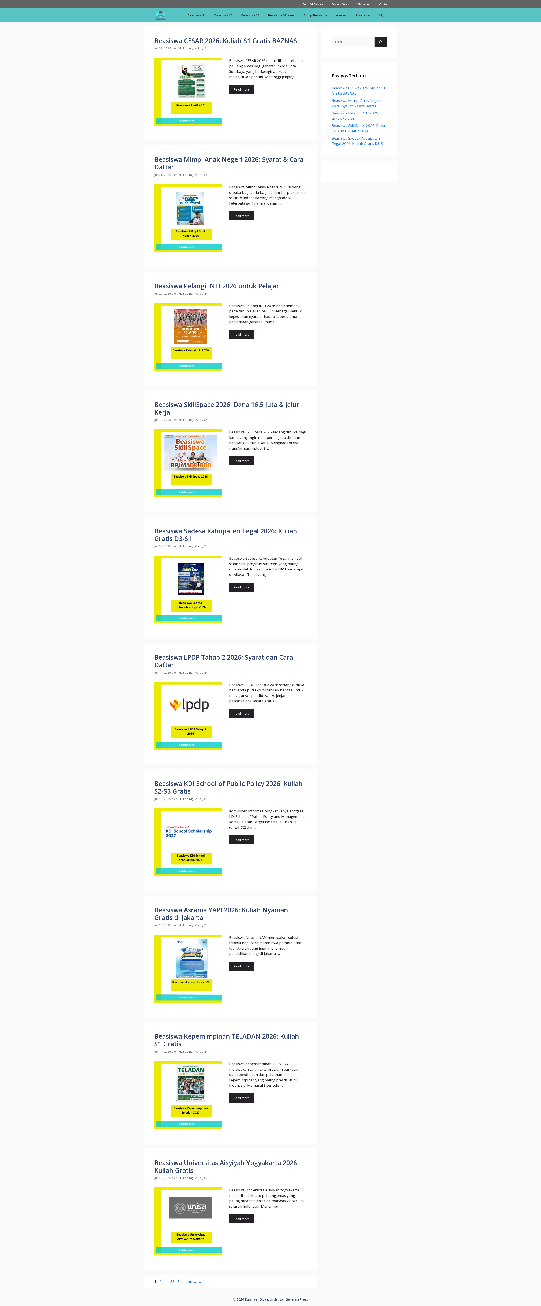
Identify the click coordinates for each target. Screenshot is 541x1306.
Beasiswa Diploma (281, 15)
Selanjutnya (190, 1281)
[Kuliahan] (160, 15)
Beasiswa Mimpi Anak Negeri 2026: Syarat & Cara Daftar (228, 163)
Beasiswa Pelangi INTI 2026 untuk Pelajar (216, 286)
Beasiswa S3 (250, 15)
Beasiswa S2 (223, 15)
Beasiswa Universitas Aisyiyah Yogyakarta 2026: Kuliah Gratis (226, 1166)
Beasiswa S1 (196, 15)
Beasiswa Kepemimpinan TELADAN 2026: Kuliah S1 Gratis (226, 1040)
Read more (241, 89)
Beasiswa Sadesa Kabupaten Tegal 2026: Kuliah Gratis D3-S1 (225, 535)
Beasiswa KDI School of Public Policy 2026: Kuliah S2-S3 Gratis (228, 787)
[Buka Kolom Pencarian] (381, 15)
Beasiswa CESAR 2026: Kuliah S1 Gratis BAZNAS (225, 40)
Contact (384, 4)
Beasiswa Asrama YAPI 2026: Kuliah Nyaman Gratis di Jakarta (221, 914)
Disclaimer (364, 4)
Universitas (362, 15)
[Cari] (381, 42)
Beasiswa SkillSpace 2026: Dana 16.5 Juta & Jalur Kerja (226, 408)
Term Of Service (313, 4)
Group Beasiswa (315, 15)
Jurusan (340, 15)
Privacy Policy (340, 4)
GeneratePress (297, 1299)
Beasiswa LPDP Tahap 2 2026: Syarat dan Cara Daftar (223, 661)
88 (173, 1281)
